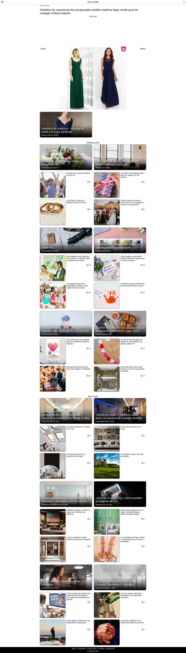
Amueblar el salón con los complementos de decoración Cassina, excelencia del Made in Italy (65, 415)
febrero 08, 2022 (53, 251)
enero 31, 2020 (52, 334)
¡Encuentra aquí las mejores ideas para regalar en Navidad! (78, 368)
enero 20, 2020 (106, 334)
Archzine (101, 649)
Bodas (43, 135)
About (74, 649)
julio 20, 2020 (106, 251)
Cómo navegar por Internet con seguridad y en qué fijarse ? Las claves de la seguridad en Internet (78, 596)
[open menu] (2, 1)
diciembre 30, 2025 (52, 421)
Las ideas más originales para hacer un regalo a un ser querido (132, 175)
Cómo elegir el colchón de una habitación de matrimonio (78, 622)
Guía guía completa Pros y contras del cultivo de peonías (132, 622)
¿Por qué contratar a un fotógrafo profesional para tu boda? (117, 162)
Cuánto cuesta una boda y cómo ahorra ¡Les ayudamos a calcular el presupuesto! (132, 203)
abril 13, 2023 (105, 168)
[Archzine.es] (93, 2)
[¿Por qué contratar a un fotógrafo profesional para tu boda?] (120, 157)
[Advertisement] (93, 31)
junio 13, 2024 (63, 504)
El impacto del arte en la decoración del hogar (75, 455)
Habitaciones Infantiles (49, 504)
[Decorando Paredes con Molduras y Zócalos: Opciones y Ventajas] (120, 577)
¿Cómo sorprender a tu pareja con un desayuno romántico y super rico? (120, 329)
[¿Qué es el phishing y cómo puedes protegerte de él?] (120, 493)
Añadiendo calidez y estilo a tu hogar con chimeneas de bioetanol (78, 512)
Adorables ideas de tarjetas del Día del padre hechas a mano (132, 285)
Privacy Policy (92, 649)
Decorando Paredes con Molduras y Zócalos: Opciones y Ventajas (119, 583)
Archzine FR (110, 649)
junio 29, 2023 (52, 168)
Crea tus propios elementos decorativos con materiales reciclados (131, 595)
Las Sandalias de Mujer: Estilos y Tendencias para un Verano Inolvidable (133, 539)
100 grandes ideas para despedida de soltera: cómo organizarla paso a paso (77, 286)
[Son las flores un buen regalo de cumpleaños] (66, 157)
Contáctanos (81, 649)
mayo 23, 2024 (107, 504)
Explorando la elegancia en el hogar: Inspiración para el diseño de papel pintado (132, 512)
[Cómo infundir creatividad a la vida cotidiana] (66, 577)
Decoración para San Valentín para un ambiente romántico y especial (78, 342)
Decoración (99, 588)
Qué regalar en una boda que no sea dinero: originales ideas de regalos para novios (78, 258)
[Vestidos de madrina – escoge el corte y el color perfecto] (66, 124)
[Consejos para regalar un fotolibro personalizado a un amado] (120, 240)
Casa (43, 421)
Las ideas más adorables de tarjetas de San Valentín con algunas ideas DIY (131, 342)
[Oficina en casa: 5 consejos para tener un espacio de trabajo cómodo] (120, 410)
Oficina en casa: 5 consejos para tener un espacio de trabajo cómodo (119, 416)
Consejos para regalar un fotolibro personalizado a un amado (118, 246)
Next (142, 48)
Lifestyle (98, 504)
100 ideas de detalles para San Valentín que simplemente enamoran (65, 329)
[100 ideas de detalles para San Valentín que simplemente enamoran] (66, 323)
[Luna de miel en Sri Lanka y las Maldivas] (66, 240)
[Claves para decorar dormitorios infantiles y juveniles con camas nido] (66, 493)
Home (42, 5)
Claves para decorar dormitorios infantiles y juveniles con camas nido (65, 499)
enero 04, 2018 (52, 135)
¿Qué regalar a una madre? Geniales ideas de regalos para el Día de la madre (133, 258)
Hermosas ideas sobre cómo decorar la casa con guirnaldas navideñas (132, 369)
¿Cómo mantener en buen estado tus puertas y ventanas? (78, 538)
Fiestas (47, 5)
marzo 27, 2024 (109, 588)
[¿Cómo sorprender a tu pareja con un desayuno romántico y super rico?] (120, 323)
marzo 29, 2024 (53, 588)
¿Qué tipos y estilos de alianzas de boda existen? (76, 202)
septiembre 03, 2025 (107, 421)
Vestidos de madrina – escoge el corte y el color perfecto (62, 130)
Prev (43, 48)
